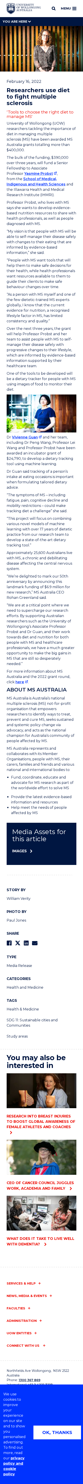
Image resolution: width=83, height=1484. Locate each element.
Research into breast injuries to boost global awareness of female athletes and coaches (41, 1121)
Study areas (17, 1036)
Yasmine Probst (38, 173)
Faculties (16, 1308)
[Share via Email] (35, 943)
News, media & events (27, 1296)
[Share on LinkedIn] (26, 943)
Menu (66, 8)
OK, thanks (57, 1432)
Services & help (21, 1283)
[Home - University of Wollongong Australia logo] (24, 8)
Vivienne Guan (25, 437)
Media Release (19, 966)
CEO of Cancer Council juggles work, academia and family (40, 1186)
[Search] (54, 8)
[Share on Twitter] (18, 943)
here (19, 682)
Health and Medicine (25, 987)
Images (19, 851)
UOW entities (19, 1333)
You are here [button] (15, 22)
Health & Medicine (23, 1009)
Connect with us (23, 1346)
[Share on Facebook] (9, 943)
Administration (22, 1321)
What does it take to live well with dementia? (40, 1241)
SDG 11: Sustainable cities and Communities (32, 1023)
